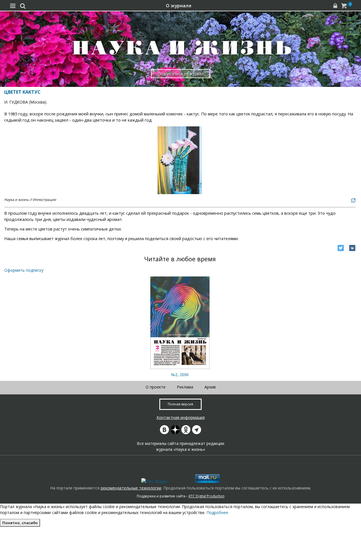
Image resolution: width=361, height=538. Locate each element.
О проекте (156, 387)
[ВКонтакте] (352, 248)
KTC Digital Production (206, 496)
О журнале (178, 6)
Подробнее (217, 512)
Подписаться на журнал (181, 73)
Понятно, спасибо (20, 522)
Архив (210, 387)
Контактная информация (181, 417)
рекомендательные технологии (131, 488)
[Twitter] (341, 248)
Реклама (185, 387)
